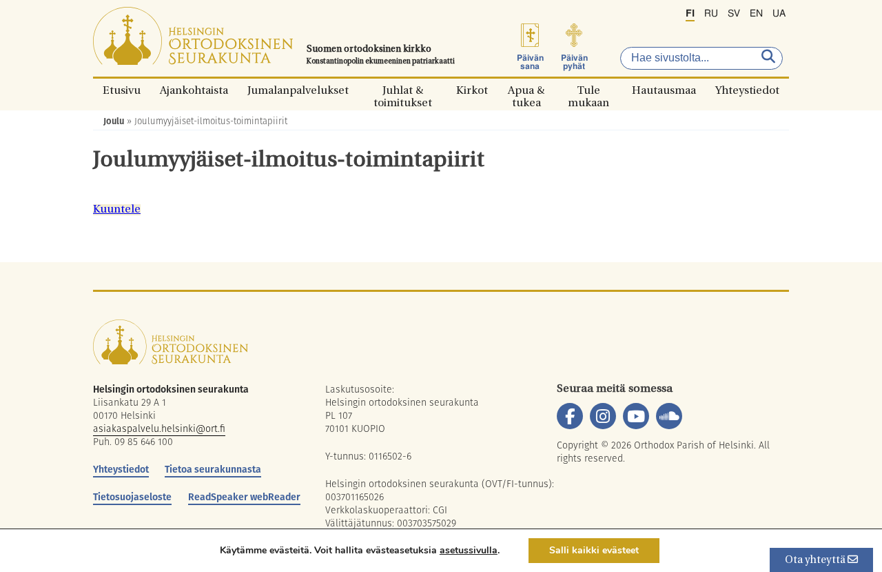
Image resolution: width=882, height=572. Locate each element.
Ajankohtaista (194, 90)
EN (756, 14)
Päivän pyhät (574, 62)
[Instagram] (603, 416)
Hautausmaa (664, 90)
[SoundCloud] (669, 416)
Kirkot (472, 90)
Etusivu (122, 90)
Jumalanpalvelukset (298, 90)
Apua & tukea (526, 90)
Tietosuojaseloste (132, 497)
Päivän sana (530, 62)
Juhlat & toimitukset (402, 90)
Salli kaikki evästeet (594, 550)
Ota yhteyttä (816, 560)
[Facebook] (570, 416)
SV (734, 14)
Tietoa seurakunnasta (213, 469)
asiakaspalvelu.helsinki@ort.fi (159, 428)
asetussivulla (469, 550)
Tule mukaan (588, 90)
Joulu (113, 121)
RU (711, 14)
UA (779, 14)
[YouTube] (636, 416)
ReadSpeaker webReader (244, 497)
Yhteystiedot (747, 90)
